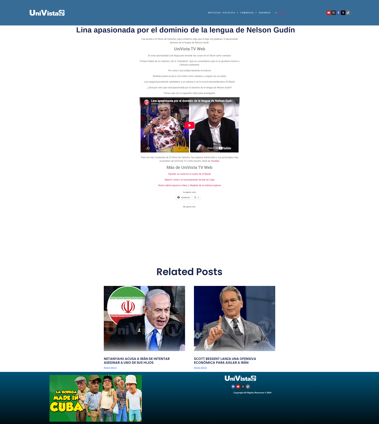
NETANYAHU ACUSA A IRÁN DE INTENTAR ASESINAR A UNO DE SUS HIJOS (137, 361)
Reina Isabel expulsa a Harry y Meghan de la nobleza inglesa (189, 185)
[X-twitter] (343, 13)
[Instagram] (333, 13)
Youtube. (215, 161)
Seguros (265, 13)
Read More (110, 368)
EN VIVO (282, 12)
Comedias (247, 13)
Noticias (214, 13)
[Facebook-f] (338, 13)
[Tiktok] (348, 13)
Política (229, 13)
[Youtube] (328, 13)
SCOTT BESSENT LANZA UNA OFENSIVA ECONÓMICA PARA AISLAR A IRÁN (225, 361)
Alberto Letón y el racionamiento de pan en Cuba (190, 179)
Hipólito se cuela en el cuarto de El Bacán (189, 174)
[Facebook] (233, 386)
